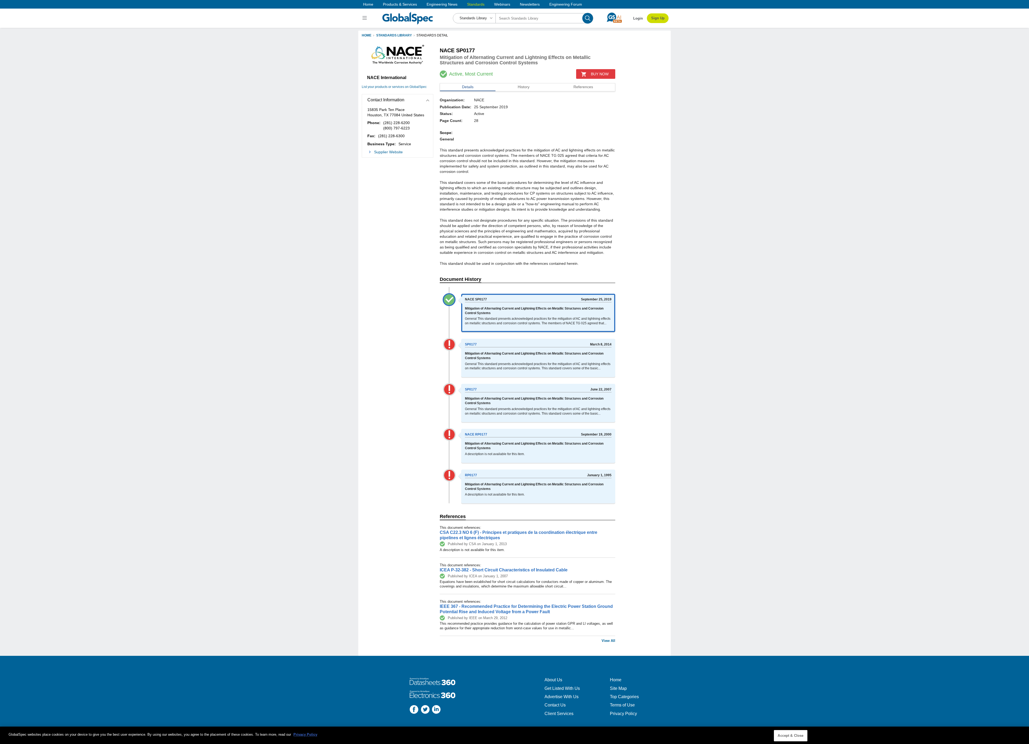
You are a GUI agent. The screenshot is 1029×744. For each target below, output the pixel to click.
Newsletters (530, 4)
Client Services (559, 713)
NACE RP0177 (476, 434)
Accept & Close (790, 736)
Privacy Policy (623, 713)
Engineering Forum (565, 4)
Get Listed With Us (562, 688)
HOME (366, 35)
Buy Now (600, 74)
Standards (475, 4)
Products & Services (400, 4)
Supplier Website (388, 152)
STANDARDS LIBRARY (394, 35)
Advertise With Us (562, 696)
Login (638, 18)
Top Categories (624, 696)
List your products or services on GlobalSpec (394, 87)
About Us (553, 680)
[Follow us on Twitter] (425, 710)
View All (608, 641)
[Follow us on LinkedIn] (436, 710)
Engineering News (442, 4)
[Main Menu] (365, 18)
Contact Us (555, 705)
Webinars (502, 4)
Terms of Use (622, 705)
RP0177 (471, 475)
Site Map (618, 688)
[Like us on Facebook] (414, 710)
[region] (514, 735)
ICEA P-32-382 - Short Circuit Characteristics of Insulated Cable (504, 570)
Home (368, 4)
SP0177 (471, 344)
